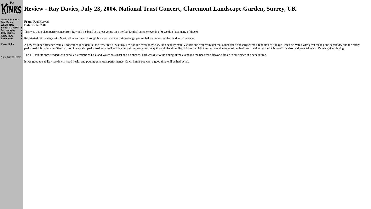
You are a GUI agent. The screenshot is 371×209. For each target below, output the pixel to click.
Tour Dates (7, 22)
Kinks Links (7, 44)
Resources (7, 38)
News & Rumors (10, 19)
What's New (7, 25)
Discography (8, 30)
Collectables (8, 33)
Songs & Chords (10, 27)
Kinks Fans (7, 35)
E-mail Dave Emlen (11, 57)
